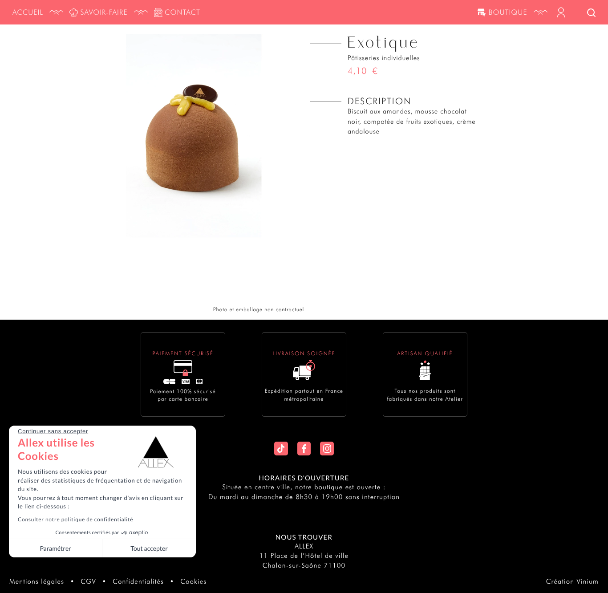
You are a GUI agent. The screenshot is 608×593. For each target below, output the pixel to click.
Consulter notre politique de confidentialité (75, 519)
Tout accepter (149, 548)
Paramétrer (55, 548)
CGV (88, 581)
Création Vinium (572, 581)
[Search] (591, 13)
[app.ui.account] (561, 12)
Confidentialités (138, 581)
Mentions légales (36, 581)
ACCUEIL (27, 12)
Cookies (193, 581)
